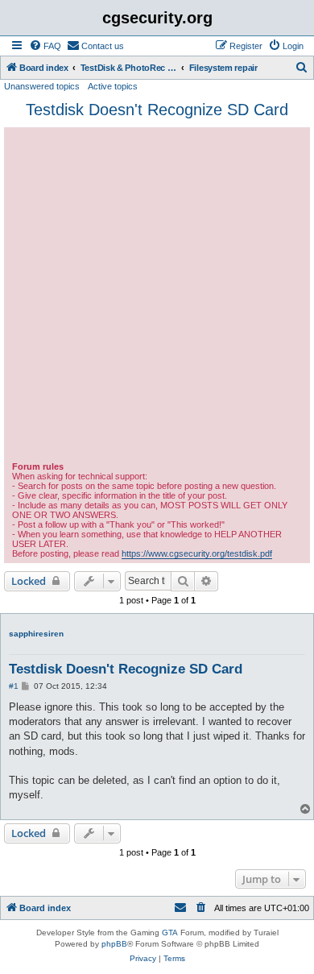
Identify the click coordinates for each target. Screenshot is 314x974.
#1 (14, 686)
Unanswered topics (42, 86)
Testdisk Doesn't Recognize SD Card (157, 109)
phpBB (114, 943)
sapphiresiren (36, 633)
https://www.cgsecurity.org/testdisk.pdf (197, 553)
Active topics (113, 86)
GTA (170, 932)
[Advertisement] (157, 296)
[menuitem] (45, 46)
